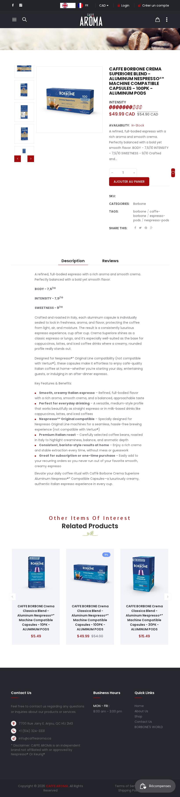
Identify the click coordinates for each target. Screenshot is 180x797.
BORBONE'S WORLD (149, 727)
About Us (141, 711)
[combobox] (68, 5)
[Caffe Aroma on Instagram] (21, 5)
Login (125, 5)
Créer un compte (155, 5)
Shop (138, 716)
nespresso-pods (156, 220)
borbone (141, 211)
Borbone (139, 204)
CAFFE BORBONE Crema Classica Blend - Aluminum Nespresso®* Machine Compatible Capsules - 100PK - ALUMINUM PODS (90, 617)
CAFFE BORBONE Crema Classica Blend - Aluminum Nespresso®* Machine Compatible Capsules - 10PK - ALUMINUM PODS (35, 617)
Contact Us (143, 721)
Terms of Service (128, 786)
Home (139, 706)
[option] (83, 5)
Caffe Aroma (57, 786)
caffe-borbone (146, 213)
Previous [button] (17, 158)
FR (86, 5)
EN (71, 5)
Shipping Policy (129, 790)
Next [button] (30, 158)
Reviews (110, 261)
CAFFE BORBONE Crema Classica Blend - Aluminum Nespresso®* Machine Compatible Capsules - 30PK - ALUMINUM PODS (144, 617)
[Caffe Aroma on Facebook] (13, 5)
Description (73, 261)
